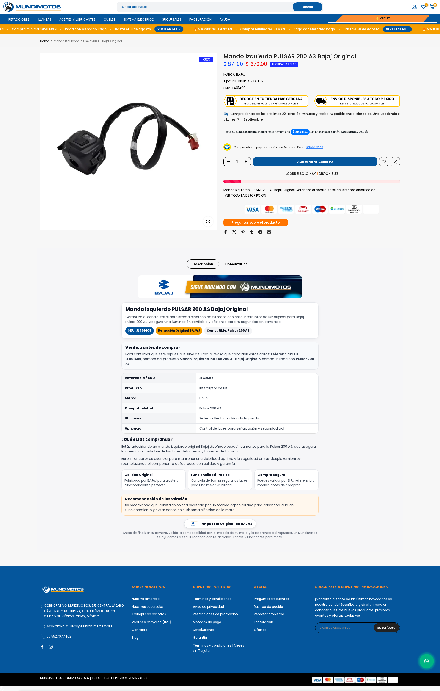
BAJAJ (240, 74)
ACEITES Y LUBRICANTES (77, 19)
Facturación (263, 622)
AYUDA (225, 19)
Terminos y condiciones (212, 599)
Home (44, 40)
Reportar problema (269, 614)
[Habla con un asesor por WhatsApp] (427, 661)
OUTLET (110, 19)
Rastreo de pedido (268, 606)
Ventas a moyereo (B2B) (151, 622)
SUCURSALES (171, 19)
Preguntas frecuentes (271, 599)
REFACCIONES (19, 19)
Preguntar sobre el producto (255, 222)
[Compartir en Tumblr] (252, 232)
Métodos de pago (207, 622)
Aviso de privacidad (208, 606)
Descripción (203, 263)
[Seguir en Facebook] (42, 646)
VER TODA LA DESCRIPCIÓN (245, 195)
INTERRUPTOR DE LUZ (248, 81)
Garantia (200, 637)
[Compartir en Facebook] (225, 232)
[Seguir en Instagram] (51, 646)
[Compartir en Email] (269, 232)
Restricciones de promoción (215, 614)
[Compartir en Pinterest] (243, 232)
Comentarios (236, 263)
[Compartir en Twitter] (234, 232)
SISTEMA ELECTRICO (139, 19)
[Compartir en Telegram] (260, 232)
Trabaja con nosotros (149, 614)
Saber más (314, 147)
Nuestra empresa (146, 599)
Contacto (139, 629)
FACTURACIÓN (200, 19)
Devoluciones (203, 629)
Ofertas (260, 629)
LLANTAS (44, 19)
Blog (135, 637)
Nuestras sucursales (148, 606)
